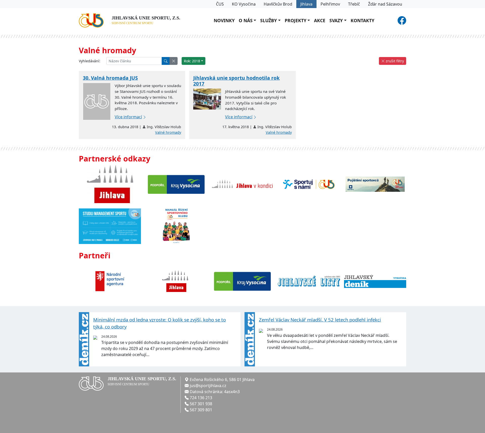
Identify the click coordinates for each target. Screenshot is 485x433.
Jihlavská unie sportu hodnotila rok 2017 (236, 80)
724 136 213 (201, 397)
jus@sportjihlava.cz (208, 385)
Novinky (224, 20)
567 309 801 (201, 410)
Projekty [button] (295, 20)
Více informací (128, 117)
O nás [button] (246, 20)
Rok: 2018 (192, 61)
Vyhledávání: (89, 61)
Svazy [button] (336, 20)
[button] (173, 61)
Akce (319, 20)
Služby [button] (268, 20)
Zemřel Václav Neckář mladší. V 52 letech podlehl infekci (320, 319)
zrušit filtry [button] (394, 61)
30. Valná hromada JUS (110, 77)
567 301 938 (201, 404)
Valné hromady (168, 132)
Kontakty (362, 20)
